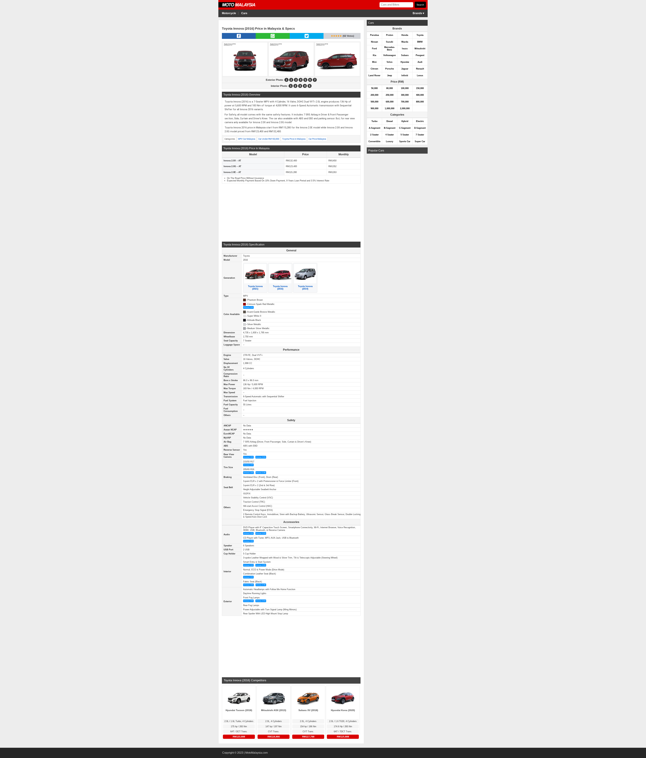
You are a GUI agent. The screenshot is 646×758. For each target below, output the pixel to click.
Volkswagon (389, 55)
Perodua (374, 35)
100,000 (405, 88)
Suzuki (389, 42)
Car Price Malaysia (317, 139)
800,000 (420, 101)
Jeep (389, 75)
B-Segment (389, 128)
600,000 (389, 101)
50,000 (374, 88)
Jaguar (404, 68)
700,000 (405, 101)
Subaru (405, 55)
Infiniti (404, 75)
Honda (404, 35)
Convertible (374, 141)
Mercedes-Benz (389, 48)
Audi (420, 62)
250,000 (389, 95)
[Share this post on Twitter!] (306, 38)
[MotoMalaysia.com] (239, 7)
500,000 (374, 101)
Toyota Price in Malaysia (294, 139)
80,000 (389, 88)
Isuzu (405, 48)
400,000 (420, 95)
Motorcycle (229, 13)
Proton (389, 35)
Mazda (404, 42)
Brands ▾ (418, 13)
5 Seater (405, 134)
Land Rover (374, 75)
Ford (374, 48)
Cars (244, 13)
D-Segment (420, 128)
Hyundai (405, 62)
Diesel (389, 121)
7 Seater (420, 134)
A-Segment (374, 128)
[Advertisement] (291, 212)
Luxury (389, 141)
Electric (420, 121)
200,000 (374, 95)
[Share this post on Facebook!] (239, 38)
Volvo (389, 62)
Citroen (374, 68)
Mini (374, 62)
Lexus (420, 75)
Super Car (420, 141)
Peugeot (420, 55)
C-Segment (404, 128)
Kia (374, 55)
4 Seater (389, 134)
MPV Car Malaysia (246, 139)
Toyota (420, 35)
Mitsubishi (420, 48)
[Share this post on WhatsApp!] (272, 38)
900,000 (374, 108)
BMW (420, 42)
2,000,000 (405, 108)
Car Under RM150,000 (268, 139)
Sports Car (404, 141)
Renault (420, 68)
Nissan (374, 42)
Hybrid (404, 121)
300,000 (405, 95)
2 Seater (374, 134)
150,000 (420, 88)
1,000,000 (389, 108)
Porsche (389, 68)
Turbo (374, 121)
